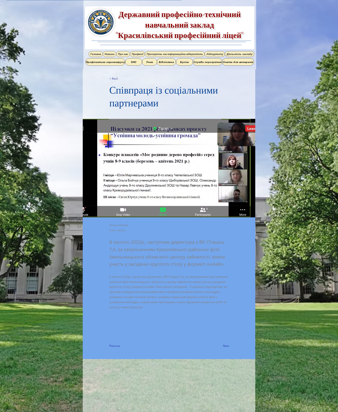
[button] (123, 54)
